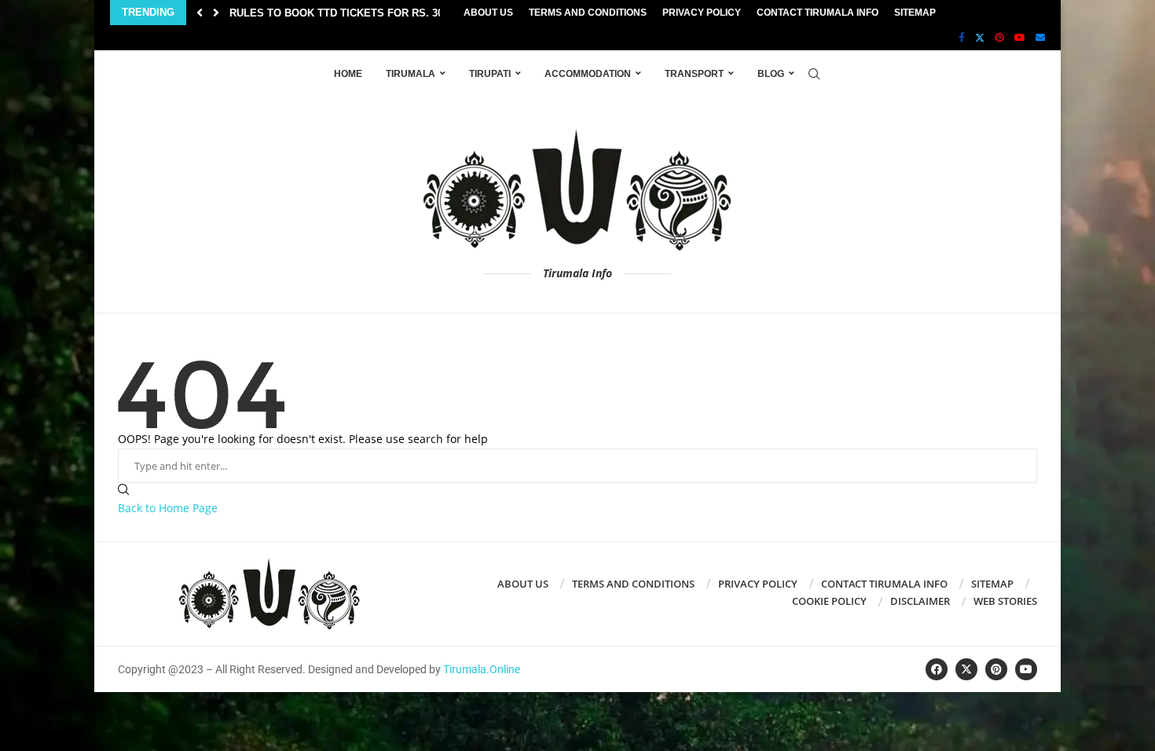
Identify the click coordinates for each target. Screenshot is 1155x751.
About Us (488, 12)
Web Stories (1005, 601)
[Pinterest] (999, 37)
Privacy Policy (701, 12)
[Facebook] (962, 37)
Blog (770, 73)
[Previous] (199, 12)
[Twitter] (979, 37)
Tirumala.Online (481, 669)
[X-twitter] (966, 669)
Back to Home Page (168, 507)
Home (348, 73)
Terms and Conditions (588, 12)
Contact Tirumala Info (817, 12)
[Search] (814, 74)
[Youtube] (1019, 37)
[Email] (1040, 37)
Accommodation (587, 73)
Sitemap (915, 12)
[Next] (216, 12)
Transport (694, 73)
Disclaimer (920, 601)
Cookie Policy (829, 601)
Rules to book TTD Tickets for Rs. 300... (343, 13)
